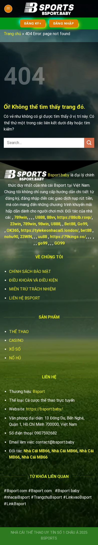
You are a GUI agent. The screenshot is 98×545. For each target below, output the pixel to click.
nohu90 (11, 236)
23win (15, 224)
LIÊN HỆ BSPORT (24, 298)
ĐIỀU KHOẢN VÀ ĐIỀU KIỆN (33, 280)
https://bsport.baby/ (44, 409)
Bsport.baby (58, 174)
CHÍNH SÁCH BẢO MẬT (30, 271)
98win (43, 224)
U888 (40, 217)
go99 (42, 243)
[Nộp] (89, 143)
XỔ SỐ (15, 349)
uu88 (42, 236)
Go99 (82, 224)
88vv (51, 217)
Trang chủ (12, 33)
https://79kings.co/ (68, 236)
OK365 (13, 230)
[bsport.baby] (49, 9)
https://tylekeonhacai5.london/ (50, 230)
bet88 (86, 230)
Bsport (39, 391)
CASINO (16, 340)
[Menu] (8, 9)
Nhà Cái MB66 (37, 451)
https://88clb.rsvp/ (74, 217)
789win (20, 217)
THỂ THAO (19, 331)
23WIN (26, 236)
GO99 (59, 243)
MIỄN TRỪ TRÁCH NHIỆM (32, 289)
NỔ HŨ (15, 358)
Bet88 (69, 224)
